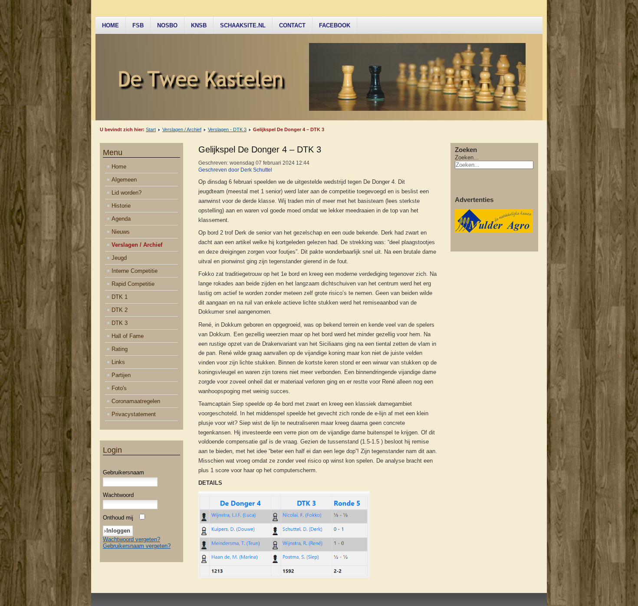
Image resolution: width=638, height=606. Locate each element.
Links (118, 362)
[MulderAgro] (494, 231)
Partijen (121, 375)
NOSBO (167, 25)
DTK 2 (120, 310)
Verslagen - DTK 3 (227, 129)
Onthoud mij (118, 517)
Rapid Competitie (133, 284)
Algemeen (124, 179)
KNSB (199, 25)
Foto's (119, 388)
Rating (120, 349)
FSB (138, 25)
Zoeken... (467, 157)
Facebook (334, 25)
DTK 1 (120, 297)
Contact (292, 25)
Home (110, 25)
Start (151, 129)
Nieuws (121, 231)
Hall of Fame (128, 336)
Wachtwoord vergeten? (131, 539)
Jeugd (119, 258)
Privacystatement (134, 414)
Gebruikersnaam (123, 472)
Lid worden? (126, 192)
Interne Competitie (135, 271)
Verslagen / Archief (181, 129)
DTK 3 (120, 323)
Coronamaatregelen (136, 401)
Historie (121, 205)
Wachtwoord (118, 495)
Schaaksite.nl (243, 25)
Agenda (121, 218)
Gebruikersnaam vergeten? (137, 546)
